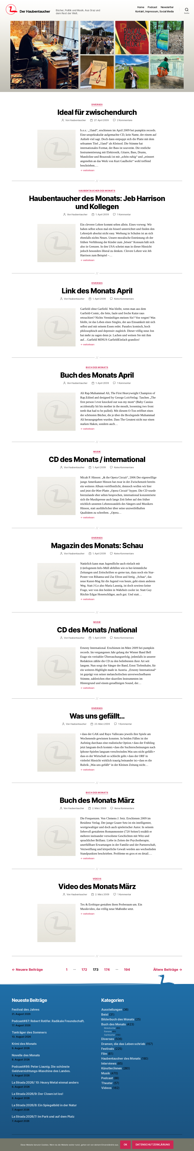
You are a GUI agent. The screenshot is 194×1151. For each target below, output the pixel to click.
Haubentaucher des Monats (97, 190)
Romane (107, 1031)
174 (107, 969)
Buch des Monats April (97, 375)
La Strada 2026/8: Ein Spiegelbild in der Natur (44, 1105)
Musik (97, 451)
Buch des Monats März (97, 800)
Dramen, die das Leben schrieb (123, 1044)
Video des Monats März (97, 886)
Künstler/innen (111, 1068)
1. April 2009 (102, 214)
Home (140, 7)
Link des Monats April (97, 291)
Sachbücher (109, 1035)
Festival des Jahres (25, 1009)
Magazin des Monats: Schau (97, 545)
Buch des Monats (97, 367)
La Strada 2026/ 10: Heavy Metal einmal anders (45, 1082)
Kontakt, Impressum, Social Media (154, 11)
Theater (107, 1083)
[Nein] (190, 1144)
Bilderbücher (110, 1028)
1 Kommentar (124, 214)
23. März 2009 (102, 724)
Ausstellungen (111, 1009)
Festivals (107, 1049)
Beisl (104, 1014)
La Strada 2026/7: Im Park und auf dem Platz (43, 1116)
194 (127, 969)
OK (125, 1144)
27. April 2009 (101, 120)
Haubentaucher (78, 120)
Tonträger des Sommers (29, 1032)
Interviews (108, 1063)
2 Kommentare (124, 120)
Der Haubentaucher (35, 11)
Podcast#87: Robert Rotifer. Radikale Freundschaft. (48, 1021)
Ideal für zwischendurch (96, 112)
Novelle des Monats (26, 1055)
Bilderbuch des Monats (117, 1019)
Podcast (152, 7)
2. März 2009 (99, 808)
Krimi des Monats (24, 1044)
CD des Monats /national (97, 630)
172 (84, 969)
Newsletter (167, 7)
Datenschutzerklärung (153, 1144)
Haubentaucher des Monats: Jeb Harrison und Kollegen (97, 202)
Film (104, 1053)
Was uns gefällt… (97, 716)
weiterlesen (87, 170)
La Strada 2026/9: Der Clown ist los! (37, 1094)
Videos (97, 879)
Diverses (97, 104)
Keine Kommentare (124, 298)
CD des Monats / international (97, 459)
